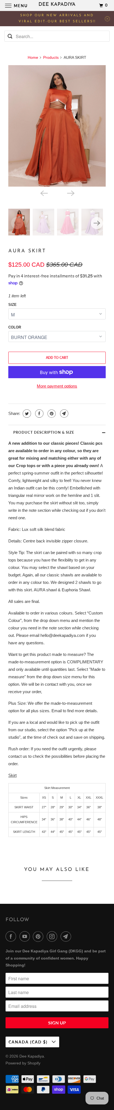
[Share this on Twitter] (26, 413)
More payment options (57, 386)
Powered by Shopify (23, 1063)
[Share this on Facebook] (38, 413)
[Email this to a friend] (63, 413)
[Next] (70, 193)
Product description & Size (43, 432)
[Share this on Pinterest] (51, 413)
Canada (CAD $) (29, 1042)
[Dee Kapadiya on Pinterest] (39, 936)
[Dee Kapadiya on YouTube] (25, 936)
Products (51, 57)
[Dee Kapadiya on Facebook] (12, 936)
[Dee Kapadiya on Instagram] (53, 936)
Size (12, 305)
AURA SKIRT (27, 251)
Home (33, 57)
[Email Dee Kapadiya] (67, 936)
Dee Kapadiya (31, 1056)
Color (14, 327)
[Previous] (44, 193)
